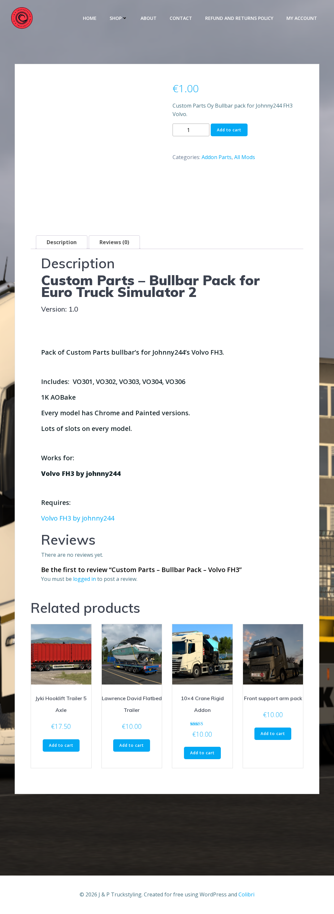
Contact (181, 18)
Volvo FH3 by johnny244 (77, 518)
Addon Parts (217, 157)
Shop (116, 18)
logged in (84, 578)
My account (301, 18)
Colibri (246, 894)
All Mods (244, 157)
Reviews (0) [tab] (114, 242)
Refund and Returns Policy (239, 18)
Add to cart (229, 130)
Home (90, 18)
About (149, 18)
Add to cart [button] (61, 745)
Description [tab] (62, 242)
